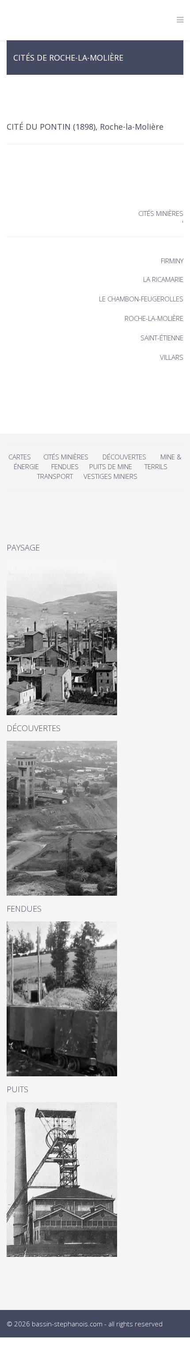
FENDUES (65, 466)
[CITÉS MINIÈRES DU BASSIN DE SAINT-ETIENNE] (95, 1179)
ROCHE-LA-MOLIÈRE (154, 318)
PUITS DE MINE (110, 466)
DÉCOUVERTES (124, 456)
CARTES (19, 456)
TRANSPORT (55, 476)
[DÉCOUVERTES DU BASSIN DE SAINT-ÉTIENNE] (95, 818)
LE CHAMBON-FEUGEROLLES (141, 298)
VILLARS (171, 357)
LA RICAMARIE (163, 279)
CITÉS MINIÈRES (65, 456)
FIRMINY (172, 260)
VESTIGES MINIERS (110, 476)
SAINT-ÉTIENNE (162, 337)
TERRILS (155, 466)
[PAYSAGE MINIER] (95, 637)
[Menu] (180, 20)
